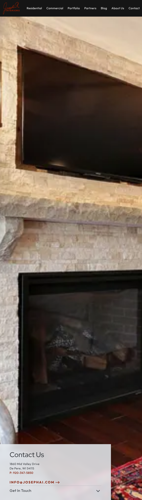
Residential (34, 8)
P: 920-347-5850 (21, 473)
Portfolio (74, 8)
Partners (90, 8)
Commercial (54, 8)
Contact (134, 8)
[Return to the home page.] (11, 8)
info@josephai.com (32, 482)
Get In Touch (20, 490)
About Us (117, 8)
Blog (104, 8)
